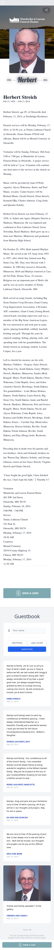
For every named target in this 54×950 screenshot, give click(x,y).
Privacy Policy (19, 938)
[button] (27, 883)
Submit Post (27, 649)
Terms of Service (34, 938)
